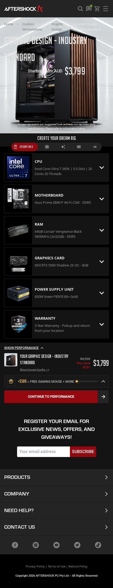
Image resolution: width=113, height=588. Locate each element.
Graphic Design (57, 26)
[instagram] (36, 545)
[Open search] (80, 9)
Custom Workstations (32, 26)
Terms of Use (56, 566)
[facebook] (15, 545)
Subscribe (83, 451)
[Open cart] (97, 9)
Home (8, 24)
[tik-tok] (98, 545)
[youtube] (56, 545)
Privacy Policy (35, 566)
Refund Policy (78, 566)
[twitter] (77, 545)
